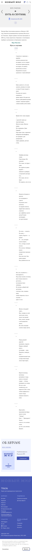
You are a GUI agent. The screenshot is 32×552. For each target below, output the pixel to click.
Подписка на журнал (22, 498)
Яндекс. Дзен (6, 528)
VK (3, 524)
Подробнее (5, 549)
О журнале (19, 523)
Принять (26, 549)
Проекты (3, 502)
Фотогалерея (4, 506)
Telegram (5, 521)
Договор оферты (21, 500)
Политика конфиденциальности (6, 511)
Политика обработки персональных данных (6, 515)
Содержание (23, 458)
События (3, 504)
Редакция (3, 500)
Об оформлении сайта (6, 509)
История (3, 498)
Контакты (19, 527)
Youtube (5, 526)
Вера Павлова (16, 42)
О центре (19, 525)
